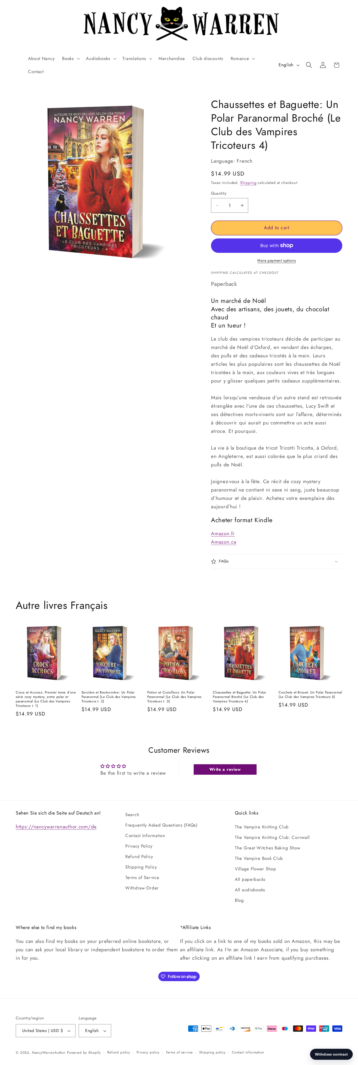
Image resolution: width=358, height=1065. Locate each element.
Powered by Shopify (84, 1052)
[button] (70, 58)
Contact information (248, 1052)
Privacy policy (148, 1052)
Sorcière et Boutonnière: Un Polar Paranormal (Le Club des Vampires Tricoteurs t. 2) (109, 697)
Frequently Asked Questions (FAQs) (161, 825)
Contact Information (145, 835)
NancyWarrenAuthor (49, 1052)
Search (132, 814)
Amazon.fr (223, 533)
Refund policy (118, 1052)
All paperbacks (250, 879)
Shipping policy (212, 1052)
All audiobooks (250, 890)
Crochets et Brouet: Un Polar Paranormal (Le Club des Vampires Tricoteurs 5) (310, 694)
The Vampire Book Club (259, 858)
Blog (239, 900)
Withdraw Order (142, 888)
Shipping (248, 182)
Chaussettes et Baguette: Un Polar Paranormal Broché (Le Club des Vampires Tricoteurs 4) (239, 697)
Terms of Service (142, 877)
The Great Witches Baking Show (267, 848)
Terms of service (179, 1052)
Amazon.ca (223, 541)
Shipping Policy (141, 867)
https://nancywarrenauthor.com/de (56, 826)
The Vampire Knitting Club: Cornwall (272, 837)
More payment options (276, 260)
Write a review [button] (225, 769)
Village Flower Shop (255, 869)
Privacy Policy (139, 846)
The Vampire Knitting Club (262, 827)
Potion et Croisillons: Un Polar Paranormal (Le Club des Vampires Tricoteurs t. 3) (174, 697)
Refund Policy (139, 856)
